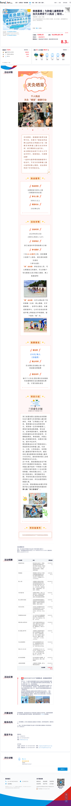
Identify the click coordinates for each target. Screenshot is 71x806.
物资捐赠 (26, 2)
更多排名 (26, 49)
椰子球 (8, 56)
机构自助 (65, 2)
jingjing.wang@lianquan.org (45, 745)
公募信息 (21, 2)
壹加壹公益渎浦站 (10, 52)
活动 (30, 2)
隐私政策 (45, 781)
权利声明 (39, 783)
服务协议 (39, 781)
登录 (55, 2)
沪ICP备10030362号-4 (27, 786)
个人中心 (42, 714)
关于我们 (52, 783)
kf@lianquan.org (24, 739)
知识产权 (45, 783)
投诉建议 (10, 783)
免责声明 (52, 781)
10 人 (37, 28)
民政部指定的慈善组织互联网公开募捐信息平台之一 (45, 787)
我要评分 (63, 769)
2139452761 (25, 781)
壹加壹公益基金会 (10, 54)
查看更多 (65, 49)
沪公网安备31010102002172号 (44, 788)
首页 (16, 2)
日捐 (39, 2)
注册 (60, 2)
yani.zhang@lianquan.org (45, 747)
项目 (33, 2)
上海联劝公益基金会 (18, 786)
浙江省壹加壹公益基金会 (11, 31)
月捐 (36, 2)
